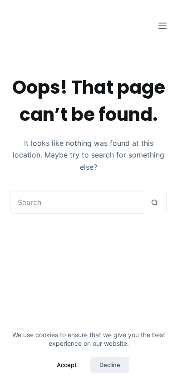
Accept (67, 364)
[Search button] (154, 202)
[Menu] (162, 26)
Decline (109, 364)
